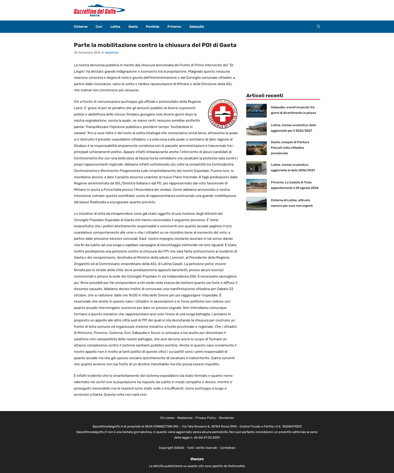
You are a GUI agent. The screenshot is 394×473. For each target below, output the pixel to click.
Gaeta (133, 27)
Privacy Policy (206, 418)
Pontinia (152, 27)
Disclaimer (226, 418)
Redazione (185, 418)
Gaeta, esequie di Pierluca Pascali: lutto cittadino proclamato (290, 147)
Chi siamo (167, 418)
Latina (115, 27)
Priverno (174, 27)
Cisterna (80, 27)
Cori (99, 27)
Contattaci (227, 448)
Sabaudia (196, 27)
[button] (318, 27)
